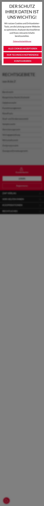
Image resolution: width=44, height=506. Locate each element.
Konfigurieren (22, 61)
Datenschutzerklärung (22, 41)
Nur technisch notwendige (23, 54)
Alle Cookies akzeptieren (22, 48)
